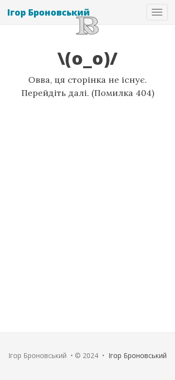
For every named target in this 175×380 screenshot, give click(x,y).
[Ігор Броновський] (87, 25)
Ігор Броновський (48, 12)
